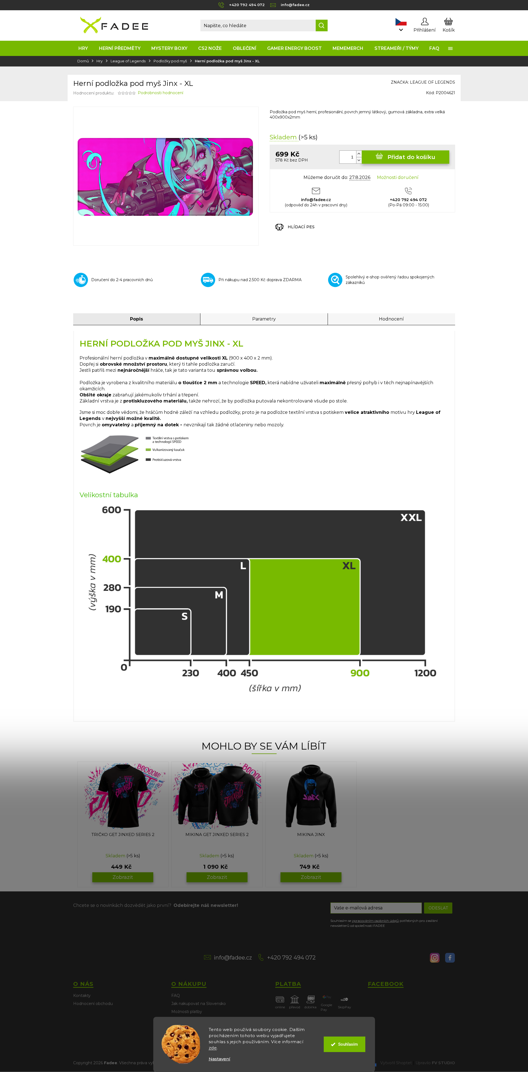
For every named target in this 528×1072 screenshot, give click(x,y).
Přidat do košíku (411, 157)
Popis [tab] (136, 319)
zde (213, 1047)
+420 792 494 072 (291, 957)
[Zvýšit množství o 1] (359, 154)
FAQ (175, 995)
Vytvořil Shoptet (396, 1062)
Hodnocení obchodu (93, 1003)
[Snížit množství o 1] (359, 160)
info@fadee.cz (233, 957)
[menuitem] (83, 48)
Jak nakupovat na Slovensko (198, 1003)
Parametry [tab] (264, 319)
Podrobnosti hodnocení (160, 92)
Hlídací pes (301, 226)
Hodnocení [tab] (391, 319)
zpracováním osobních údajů (375, 921)
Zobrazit (123, 877)
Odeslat (438, 908)
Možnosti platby (186, 1011)
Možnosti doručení (398, 177)
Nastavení (219, 1059)
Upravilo (435, 1062)
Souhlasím (348, 1044)
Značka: (423, 82)
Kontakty (82, 995)
